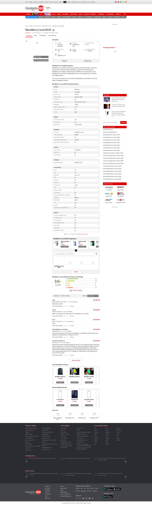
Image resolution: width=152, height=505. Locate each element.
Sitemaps (47, 488)
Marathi (93, 2)
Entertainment (67, 17)
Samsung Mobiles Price (58, 418)
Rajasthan (83, 2)
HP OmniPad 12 (45, 430)
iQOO (95, 442)
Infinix (95, 440)
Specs (35, 35)
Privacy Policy (63, 488)
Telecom (47, 17)
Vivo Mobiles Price (94, 418)
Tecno (118, 438)
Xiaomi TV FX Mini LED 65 (82, 436)
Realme (107, 444)
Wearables (117, 17)
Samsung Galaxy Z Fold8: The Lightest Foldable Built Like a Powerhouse (118, 99)
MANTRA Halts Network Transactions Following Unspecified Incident (44, 474)
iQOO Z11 (63, 430)
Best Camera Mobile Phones (110, 132)
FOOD (51, 2)
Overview (29, 35)
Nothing (107, 434)
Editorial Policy (63, 492)
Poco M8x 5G (64, 428)
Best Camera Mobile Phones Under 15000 (113, 155)
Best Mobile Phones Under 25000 (111, 142)
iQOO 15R (27, 448)
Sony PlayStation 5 (46, 428)
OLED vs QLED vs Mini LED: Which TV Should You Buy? (42, 458)
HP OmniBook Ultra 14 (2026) (49, 440)
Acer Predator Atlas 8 (82, 440)
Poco (107, 442)
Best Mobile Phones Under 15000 (111, 137)
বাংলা (85, 488)
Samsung (119, 430)
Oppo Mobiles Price (69, 418)
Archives (47, 492)
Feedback (47, 490)
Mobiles (41, 17)
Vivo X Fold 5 (28, 450)
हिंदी (38, 2)
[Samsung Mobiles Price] (57, 414)
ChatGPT (27, 432)
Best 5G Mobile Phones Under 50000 (112, 179)
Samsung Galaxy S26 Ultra (31, 428)
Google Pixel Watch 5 (82, 434)
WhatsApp (89, 498)
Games (68, 2)
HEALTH (61, 2)
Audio (79, 17)
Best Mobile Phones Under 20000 (111, 140)
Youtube (83, 498)
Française (94, 491)
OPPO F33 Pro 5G (46, 436)
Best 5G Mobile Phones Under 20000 (112, 168)
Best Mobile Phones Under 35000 (111, 147)
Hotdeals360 (97, 17)
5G (122, 17)
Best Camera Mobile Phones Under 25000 (113, 161)
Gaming (59, 17)
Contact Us (48, 494)
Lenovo (107, 430)
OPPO (107, 440)
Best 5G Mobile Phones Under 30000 (112, 174)
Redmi (118, 428)
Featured (106, 95)
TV (83, 17)
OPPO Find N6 (28, 434)
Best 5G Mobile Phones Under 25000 (112, 171)
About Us (47, 486)
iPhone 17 (44, 442)
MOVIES (42, 2)
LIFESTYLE (55, 2)
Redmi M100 (64, 432)
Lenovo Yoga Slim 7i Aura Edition (33, 446)
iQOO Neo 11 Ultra (65, 434)
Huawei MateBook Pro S (66, 444)
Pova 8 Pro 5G (64, 438)
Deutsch (89, 491)
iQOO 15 (27, 442)
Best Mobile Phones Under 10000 (111, 134)
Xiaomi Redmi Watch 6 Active (83, 432)
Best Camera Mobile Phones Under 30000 (113, 163)
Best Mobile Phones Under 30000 (111, 145)
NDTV (26, 2)
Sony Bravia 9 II (80, 438)
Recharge (110, 14)
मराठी (96, 488)
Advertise (47, 498)
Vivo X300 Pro (28, 444)
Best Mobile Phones (108, 129)
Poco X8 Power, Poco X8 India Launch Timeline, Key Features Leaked (110, 474)
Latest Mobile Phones (47, 447)
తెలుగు (92, 488)
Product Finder (89, 14)
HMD (95, 434)
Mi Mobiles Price (82, 418)
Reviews (65, 14)
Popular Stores (108, 184)
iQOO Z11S (63, 436)
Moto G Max (63, 440)
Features (73, 14)
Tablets (105, 17)
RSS (46, 496)
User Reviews (52, 35)
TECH (65, 2)
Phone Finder (37, 26)
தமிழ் (88, 488)
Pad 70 (78, 430)
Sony (118, 434)
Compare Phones (46, 449)
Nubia (107, 436)
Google (96, 432)
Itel (95, 444)
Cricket (46, 2)
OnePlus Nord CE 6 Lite (47, 432)
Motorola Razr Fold (29, 430)
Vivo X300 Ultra (29, 438)
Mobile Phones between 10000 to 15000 (113, 153)
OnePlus (108, 438)
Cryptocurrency (45, 438)
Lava (107, 428)
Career (62, 486)
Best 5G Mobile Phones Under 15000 (112, 166)
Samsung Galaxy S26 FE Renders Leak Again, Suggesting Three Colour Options (78, 474)
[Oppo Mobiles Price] (69, 414)
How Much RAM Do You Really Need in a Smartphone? (77, 458)
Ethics (61, 490)
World (31, 2)
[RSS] (126, 2)
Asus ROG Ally (80, 442)
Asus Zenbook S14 (29, 440)
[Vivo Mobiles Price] (94, 414)
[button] (97, 244)
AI (41, 14)
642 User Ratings (36, 33)
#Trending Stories (30, 455)
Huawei (96, 438)
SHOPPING (73, 2)
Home (28, 14)
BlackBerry (28, 33)
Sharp (118, 432)
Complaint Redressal (65, 496)
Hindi (82, 488)
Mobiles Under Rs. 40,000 (31, 436)
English (77, 488)
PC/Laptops (89, 17)
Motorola (108, 432)
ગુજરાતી (78, 491)
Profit (35, 2)
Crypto (74, 17)
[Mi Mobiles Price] (81, 414)
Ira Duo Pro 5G (80, 428)
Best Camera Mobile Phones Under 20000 (113, 158)
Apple (95, 430)
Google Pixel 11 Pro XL (66, 442)
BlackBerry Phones (46, 26)
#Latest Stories (29, 471)
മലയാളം (83, 491)
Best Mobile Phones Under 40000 (111, 150)
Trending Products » (109, 47)
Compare (101, 14)
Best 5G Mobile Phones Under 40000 (112, 176)
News (59, 14)
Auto (54, 14)
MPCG (88, 2)
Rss (93, 498)
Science (110, 17)
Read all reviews (76, 360)
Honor (95, 436)
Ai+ (95, 428)
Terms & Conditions (65, 494)
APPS (78, 2)
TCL (117, 436)
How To (53, 17)
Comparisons (42, 35)
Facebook (77, 498)
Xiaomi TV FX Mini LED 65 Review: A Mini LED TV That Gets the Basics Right (111, 459)
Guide (80, 14)
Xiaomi (118, 440)
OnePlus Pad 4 (45, 434)
